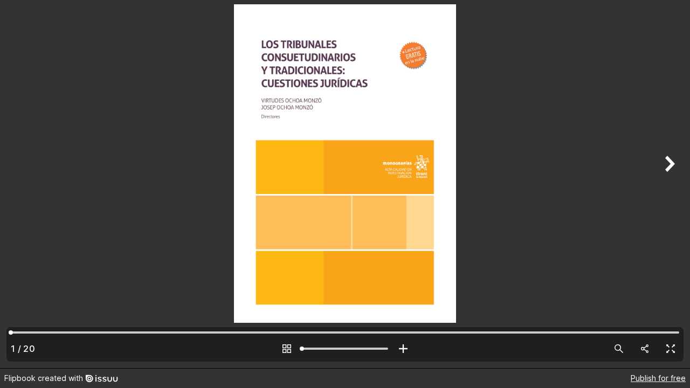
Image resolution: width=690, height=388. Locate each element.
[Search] (619, 348)
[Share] (645, 348)
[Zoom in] (403, 348)
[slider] (345, 348)
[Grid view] (287, 348)
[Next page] (668, 184)
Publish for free (658, 378)
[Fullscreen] (670, 348)
